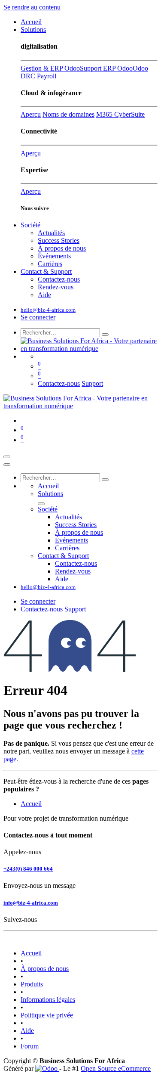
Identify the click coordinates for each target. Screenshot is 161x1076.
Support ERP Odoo (106, 68)
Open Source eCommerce (116, 1068)
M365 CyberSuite (120, 114)
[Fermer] (6, 464)
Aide (27, 1030)
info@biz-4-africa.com (30, 902)
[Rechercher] (105, 334)
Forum (30, 1046)
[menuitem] (31, 21)
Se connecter (38, 317)
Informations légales (48, 999)
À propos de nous (45, 968)
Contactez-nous (59, 383)
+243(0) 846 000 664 (28, 868)
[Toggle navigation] (6, 457)
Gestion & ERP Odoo (50, 68)
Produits (32, 984)
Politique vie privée (47, 1015)
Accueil (31, 803)
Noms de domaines (68, 114)
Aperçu (31, 114)
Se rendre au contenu (32, 7)
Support (92, 383)
